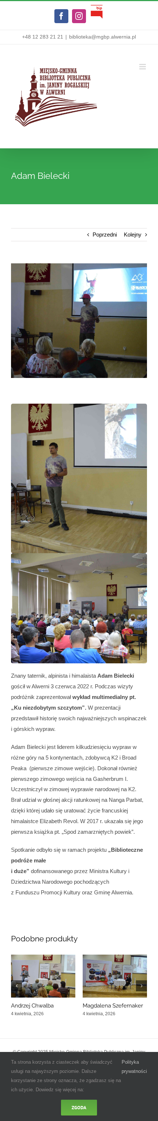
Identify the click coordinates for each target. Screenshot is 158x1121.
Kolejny (132, 234)
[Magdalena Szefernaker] (115, 958)
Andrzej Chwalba (32, 1005)
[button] (16, 985)
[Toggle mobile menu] (143, 67)
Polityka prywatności (134, 1066)
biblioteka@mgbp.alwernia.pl (102, 37)
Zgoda (79, 1107)
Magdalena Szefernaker (113, 1005)
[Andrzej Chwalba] (43, 958)
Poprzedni (105, 234)
